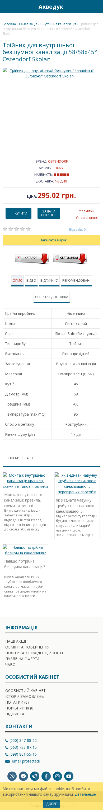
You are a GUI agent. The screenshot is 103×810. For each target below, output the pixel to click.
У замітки (87, 210)
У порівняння (87, 217)
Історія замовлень (24, 696)
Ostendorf (58, 161)
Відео (31, 280)
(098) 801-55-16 (23, 754)
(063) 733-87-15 (23, 747)
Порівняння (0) (20, 708)
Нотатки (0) (17, 702)
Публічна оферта (22, 658)
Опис (17, 280)
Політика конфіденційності (34, 652)
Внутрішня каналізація (58, 24)
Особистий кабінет (25, 690)
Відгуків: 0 (77, 229)
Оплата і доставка (51, 297)
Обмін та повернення (27, 647)
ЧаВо (10, 664)
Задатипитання (49, 213)
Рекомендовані (76, 280)
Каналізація (28, 24)
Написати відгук (53, 240)
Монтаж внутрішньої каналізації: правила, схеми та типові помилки (23, 499)
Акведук (51, 6)
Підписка (14, 713)
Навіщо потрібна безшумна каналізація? (24, 564)
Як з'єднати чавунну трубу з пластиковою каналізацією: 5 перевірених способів (75, 505)
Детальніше (85, 794)
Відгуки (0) (49, 280)
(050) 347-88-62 (23, 740)
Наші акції (15, 641)
